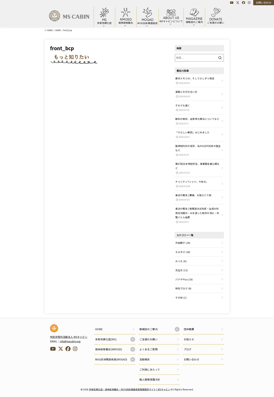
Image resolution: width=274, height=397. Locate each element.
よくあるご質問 (148, 349)
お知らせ (189, 339)
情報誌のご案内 (148, 329)
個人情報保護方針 (149, 379)
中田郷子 (182, 243)
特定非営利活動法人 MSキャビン (68, 337)
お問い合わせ (263, 2)
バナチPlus (184, 279)
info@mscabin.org (70, 341)
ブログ (188, 349)
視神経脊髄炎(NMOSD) (108, 349)
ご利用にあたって (149, 369)
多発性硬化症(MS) (106, 339)
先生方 (181, 270)
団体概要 (189, 329)
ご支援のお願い (148, 339)
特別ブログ (183, 288)
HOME (99, 329)
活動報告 (144, 359)
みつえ (180, 261)
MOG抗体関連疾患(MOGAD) (111, 359)
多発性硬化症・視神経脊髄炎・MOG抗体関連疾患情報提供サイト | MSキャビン (129, 389)
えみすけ (182, 252)
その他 (180, 297)
